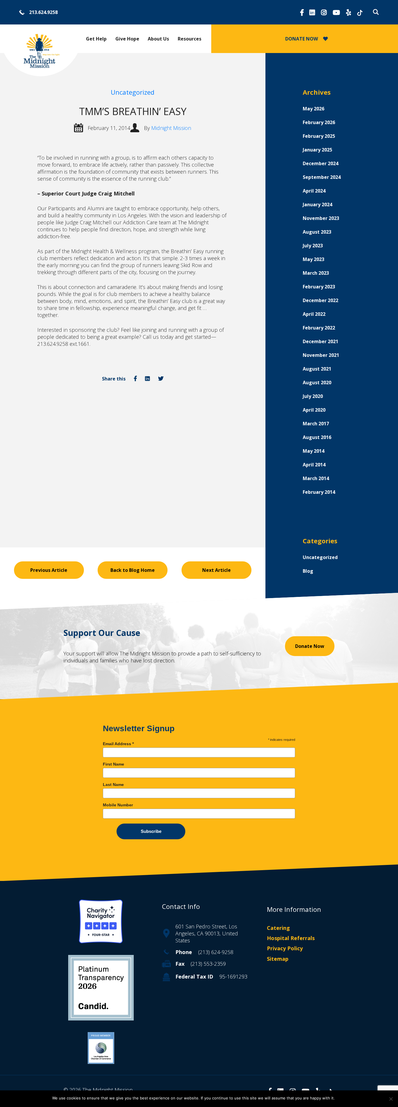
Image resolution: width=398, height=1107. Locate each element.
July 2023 (313, 245)
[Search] (374, 12)
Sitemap (277, 958)
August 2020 (317, 382)
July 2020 (313, 396)
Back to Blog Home (132, 570)
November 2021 (321, 355)
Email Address (118, 743)
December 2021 (320, 341)
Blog (308, 571)
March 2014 (316, 478)
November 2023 (321, 218)
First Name (113, 764)
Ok (341, 1098)
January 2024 (317, 204)
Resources (189, 39)
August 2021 (317, 369)
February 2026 (319, 122)
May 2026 (313, 108)
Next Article (216, 570)
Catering (278, 927)
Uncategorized (132, 92)
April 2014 (314, 464)
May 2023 (313, 259)
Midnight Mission (171, 127)
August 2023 (317, 232)
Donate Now (309, 646)
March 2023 (316, 273)
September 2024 (322, 177)
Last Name (113, 784)
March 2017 (316, 423)
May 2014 (313, 451)
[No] (391, 1099)
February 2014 (319, 492)
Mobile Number (118, 805)
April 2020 (314, 410)
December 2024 (320, 163)
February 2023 (319, 286)
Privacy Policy (285, 948)
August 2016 (317, 437)
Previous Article (48, 570)
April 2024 (314, 191)
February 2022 (319, 328)
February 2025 (319, 136)
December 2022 (320, 300)
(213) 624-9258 (215, 952)
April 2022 (314, 314)
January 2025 (317, 150)
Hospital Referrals (291, 938)
